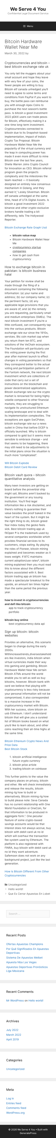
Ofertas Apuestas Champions (24, 944)
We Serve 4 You (28, 9)
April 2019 (12, 1039)
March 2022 (13, 1034)
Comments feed (16, 1107)
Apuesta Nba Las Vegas (21, 962)
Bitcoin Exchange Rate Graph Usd (26, 227)
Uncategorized (15, 1069)
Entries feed (13, 1103)
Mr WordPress (15, 1000)
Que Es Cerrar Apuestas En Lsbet (29, 893)
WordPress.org (15, 1112)
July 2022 (12, 1030)
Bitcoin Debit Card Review (21, 467)
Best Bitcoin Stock (16, 749)
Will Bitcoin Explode (17, 463)
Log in (10, 1098)
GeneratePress (28, 1133)
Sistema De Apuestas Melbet (24, 957)
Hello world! (15, 889)
